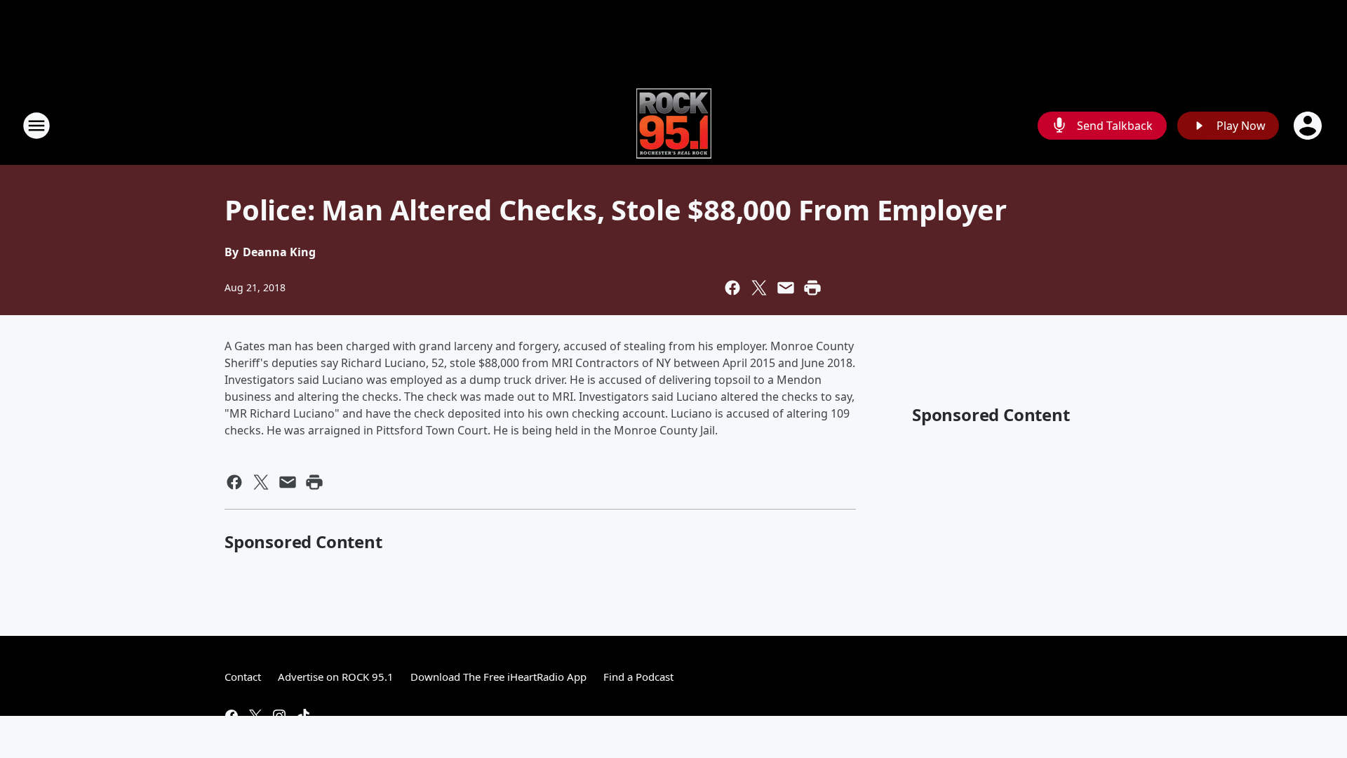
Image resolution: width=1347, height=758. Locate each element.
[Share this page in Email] (786, 288)
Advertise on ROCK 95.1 (336, 677)
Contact (242, 677)
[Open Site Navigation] (36, 126)
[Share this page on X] (759, 288)
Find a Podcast (638, 677)
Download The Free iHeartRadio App (498, 677)
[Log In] (1309, 126)
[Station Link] (673, 125)
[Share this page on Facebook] (732, 288)
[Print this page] (812, 288)
